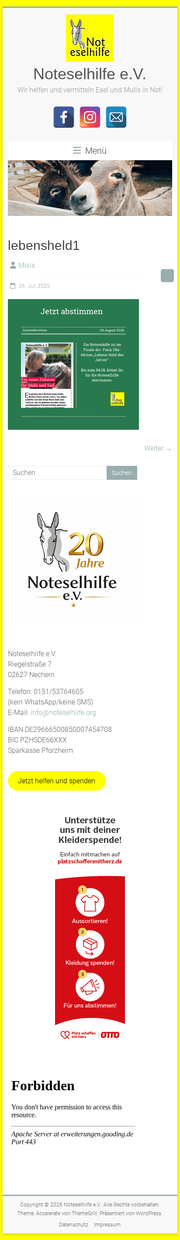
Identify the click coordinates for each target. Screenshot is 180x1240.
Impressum (107, 1225)
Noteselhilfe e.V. (89, 74)
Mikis (26, 265)
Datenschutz (73, 1225)
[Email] (116, 117)
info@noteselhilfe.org (63, 712)
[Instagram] (90, 117)
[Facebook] (64, 117)
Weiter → (158, 448)
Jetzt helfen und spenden (56, 781)
